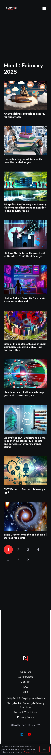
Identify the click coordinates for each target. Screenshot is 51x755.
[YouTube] (29, 734)
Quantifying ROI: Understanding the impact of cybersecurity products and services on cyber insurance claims (25, 442)
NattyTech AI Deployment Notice (25, 698)
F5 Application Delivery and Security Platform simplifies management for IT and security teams (25, 208)
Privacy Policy (25, 717)
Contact (25, 681)
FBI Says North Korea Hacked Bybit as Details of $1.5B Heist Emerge (24, 254)
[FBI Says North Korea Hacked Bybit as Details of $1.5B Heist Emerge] (25, 234)
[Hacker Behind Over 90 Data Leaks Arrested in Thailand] (25, 279)
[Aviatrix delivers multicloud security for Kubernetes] (25, 95)
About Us (25, 671)
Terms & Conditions (25, 712)
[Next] (28, 559)
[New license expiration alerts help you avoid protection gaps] (25, 373)
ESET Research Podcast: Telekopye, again (25, 490)
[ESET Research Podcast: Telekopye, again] (25, 470)
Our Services (25, 676)
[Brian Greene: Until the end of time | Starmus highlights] (25, 516)
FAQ (25, 686)
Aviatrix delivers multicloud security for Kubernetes (24, 115)
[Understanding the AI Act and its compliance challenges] (25, 140)
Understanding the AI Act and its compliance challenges (23, 160)
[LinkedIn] (22, 734)
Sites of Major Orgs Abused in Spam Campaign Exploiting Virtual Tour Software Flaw (25, 347)
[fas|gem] (25, 658)
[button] (44, 8)
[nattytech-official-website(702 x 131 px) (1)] (13, 8)
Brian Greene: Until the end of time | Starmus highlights (25, 536)
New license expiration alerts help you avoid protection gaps (24, 393)
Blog (25, 691)
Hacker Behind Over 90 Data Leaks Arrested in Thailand (24, 300)
